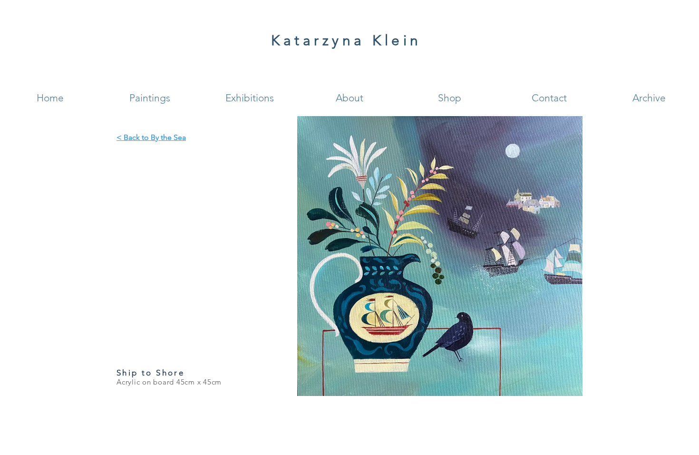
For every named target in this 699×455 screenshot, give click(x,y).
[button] (150, 98)
